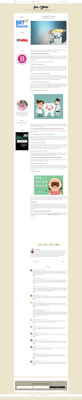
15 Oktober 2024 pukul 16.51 (45, 309)
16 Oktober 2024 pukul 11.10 (41, 326)
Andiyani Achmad (36, 319)
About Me (19, 1)
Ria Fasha (34, 326)
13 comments (52, 18)
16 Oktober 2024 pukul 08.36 (44, 319)
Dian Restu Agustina (36, 309)
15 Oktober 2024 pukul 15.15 (43, 295)
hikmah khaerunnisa (36, 278)
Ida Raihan (35, 346)
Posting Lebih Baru (35, 261)
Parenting (33, 1)
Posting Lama (62, 261)
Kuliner (24, 1)
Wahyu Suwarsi (36, 295)
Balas (34, 275)
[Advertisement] (22, 82)
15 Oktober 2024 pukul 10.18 (45, 278)
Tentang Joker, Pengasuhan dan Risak (22, 141)
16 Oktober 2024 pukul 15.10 (41, 339)
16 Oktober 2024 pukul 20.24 (41, 346)
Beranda (15, 1)
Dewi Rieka (35, 339)
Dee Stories (38, 395)
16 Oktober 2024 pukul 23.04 (42, 353)
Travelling (38, 1)
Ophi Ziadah (35, 286)
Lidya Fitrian (35, 269)
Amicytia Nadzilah (36, 361)
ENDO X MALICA (49, 395)
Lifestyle (28, 1)
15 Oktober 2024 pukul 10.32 (42, 286)
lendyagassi (35, 353)
